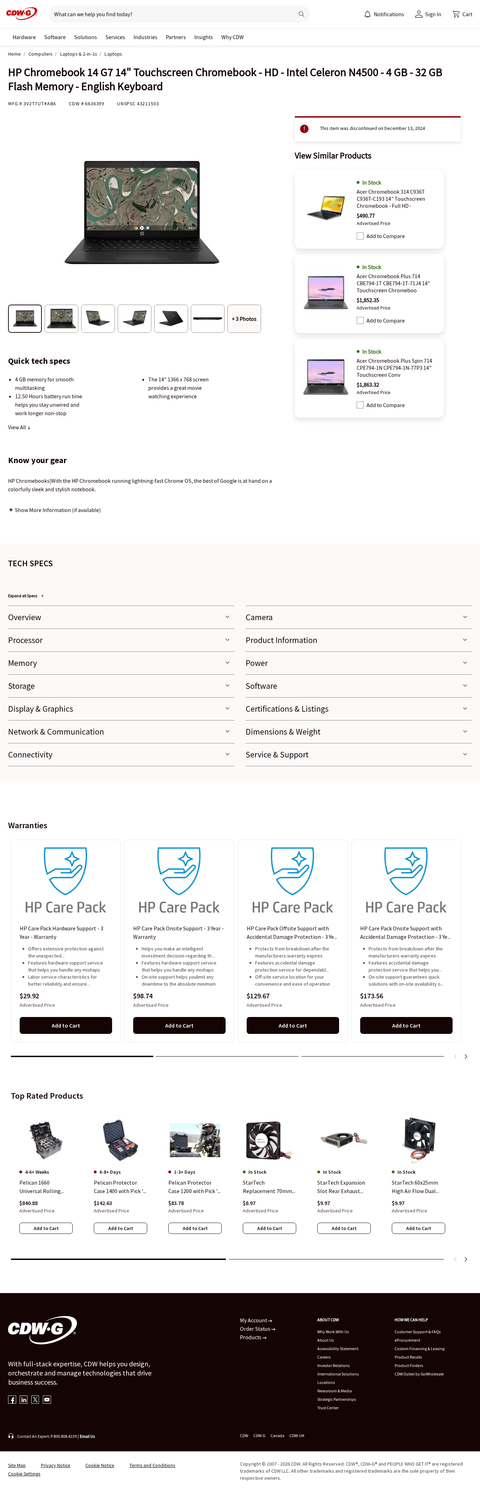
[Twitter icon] (35, 1400)
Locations (326, 1382)
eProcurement (407, 1340)
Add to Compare (386, 235)
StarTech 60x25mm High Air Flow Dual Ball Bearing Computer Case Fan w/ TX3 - (418, 1187)
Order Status (255, 1328)
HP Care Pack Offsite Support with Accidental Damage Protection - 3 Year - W (293, 933)
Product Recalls (408, 1357)
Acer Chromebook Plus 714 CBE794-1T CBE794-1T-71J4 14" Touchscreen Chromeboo (393, 283)
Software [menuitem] (55, 36)
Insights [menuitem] (203, 36)
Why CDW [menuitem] (232, 36)
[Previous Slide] (455, 1056)
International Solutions (338, 1374)
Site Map (17, 1465)
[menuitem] (367, 14)
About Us (325, 1340)
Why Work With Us (333, 1331)
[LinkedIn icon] (24, 1400)
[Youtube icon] (47, 1400)
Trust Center (328, 1407)
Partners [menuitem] (176, 36)
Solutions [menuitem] (85, 36)
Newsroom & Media (334, 1390)
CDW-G (259, 1435)
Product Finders (409, 1365)
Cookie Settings (24, 1474)
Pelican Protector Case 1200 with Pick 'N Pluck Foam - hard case (194, 1187)
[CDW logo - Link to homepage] (19, 14)
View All (17, 427)
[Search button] (301, 14)
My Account (254, 1320)
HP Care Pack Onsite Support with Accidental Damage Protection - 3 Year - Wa (406, 933)
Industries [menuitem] (145, 36)
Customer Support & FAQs (418, 1331)
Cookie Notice (99, 1465)
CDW (244, 1435)
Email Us (87, 1436)
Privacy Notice (55, 1465)
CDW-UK (297, 1435)
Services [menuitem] (115, 36)
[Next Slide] (465, 1056)
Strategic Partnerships (336, 1399)
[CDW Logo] (19, 14)
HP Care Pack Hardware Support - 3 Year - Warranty (61, 933)
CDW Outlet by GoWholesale (419, 1374)
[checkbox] (360, 235)
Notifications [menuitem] (389, 14)
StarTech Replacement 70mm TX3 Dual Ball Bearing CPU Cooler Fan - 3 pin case (269, 1187)
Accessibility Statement (337, 1348)
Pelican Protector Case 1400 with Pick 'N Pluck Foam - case (120, 1187)
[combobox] (168, 14)
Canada (277, 1435)
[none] (24, 37)
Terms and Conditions (152, 1465)
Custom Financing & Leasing (420, 1348)
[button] (462, 14)
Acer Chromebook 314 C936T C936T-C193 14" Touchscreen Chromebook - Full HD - (391, 198)
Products (251, 1337)
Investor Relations (333, 1365)
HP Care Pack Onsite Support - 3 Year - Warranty (178, 933)
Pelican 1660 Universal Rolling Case (40, 1187)
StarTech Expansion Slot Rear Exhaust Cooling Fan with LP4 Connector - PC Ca (342, 1187)
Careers (324, 1357)
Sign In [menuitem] (433, 14)
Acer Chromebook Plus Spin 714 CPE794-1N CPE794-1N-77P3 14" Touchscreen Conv (394, 367)
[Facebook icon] (12, 1400)
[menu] (384, 14)
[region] (240, 952)
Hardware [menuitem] (24, 36)
